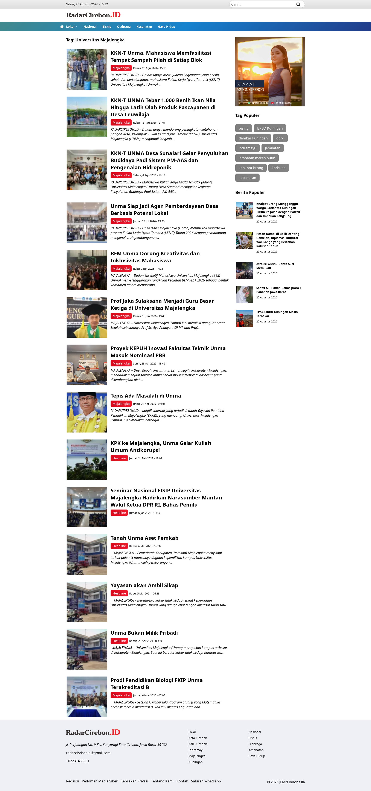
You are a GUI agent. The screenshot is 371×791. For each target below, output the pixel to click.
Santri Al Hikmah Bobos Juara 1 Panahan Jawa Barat (278, 290)
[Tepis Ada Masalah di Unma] (87, 412)
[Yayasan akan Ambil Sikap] (87, 602)
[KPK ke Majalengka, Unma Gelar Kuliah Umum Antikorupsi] (87, 459)
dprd (280, 138)
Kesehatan (144, 26)
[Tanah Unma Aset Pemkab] (87, 554)
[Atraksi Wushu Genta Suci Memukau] (244, 270)
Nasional (90, 26)
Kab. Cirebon (198, 744)
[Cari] (298, 4)
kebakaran (247, 177)
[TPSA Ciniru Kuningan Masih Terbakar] (244, 318)
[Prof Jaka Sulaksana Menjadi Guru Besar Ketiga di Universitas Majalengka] (87, 317)
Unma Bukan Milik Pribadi (144, 632)
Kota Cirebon (198, 738)
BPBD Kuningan (270, 128)
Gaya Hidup (166, 26)
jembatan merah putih (257, 158)
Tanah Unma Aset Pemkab (144, 537)
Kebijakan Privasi (134, 781)
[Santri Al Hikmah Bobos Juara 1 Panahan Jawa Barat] (244, 294)
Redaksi (72, 781)
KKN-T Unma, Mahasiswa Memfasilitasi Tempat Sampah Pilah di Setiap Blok (161, 56)
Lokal (70, 26)
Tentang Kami (162, 781)
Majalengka (121, 68)
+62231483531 (77, 761)
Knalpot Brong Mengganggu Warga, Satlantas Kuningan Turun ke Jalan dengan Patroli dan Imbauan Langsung (278, 210)
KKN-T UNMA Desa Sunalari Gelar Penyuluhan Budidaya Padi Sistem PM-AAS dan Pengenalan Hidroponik (169, 160)
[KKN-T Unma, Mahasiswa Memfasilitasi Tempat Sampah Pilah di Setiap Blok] (87, 69)
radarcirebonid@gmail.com (88, 752)
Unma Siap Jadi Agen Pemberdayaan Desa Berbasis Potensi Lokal (164, 209)
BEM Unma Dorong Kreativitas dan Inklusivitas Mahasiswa (155, 257)
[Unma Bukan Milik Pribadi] (87, 649)
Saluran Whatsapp (206, 781)
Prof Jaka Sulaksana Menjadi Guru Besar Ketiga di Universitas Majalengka (162, 304)
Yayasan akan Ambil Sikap (144, 585)
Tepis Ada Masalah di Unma (146, 395)
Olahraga (124, 26)
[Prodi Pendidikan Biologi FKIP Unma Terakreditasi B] (87, 696)
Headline (119, 458)
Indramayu (196, 750)
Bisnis (106, 26)
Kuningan (196, 762)
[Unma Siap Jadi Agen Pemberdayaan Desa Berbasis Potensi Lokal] (87, 222)
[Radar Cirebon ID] (93, 15)
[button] (72, 26)
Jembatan (272, 148)
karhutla (279, 167)
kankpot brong (251, 167)
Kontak (182, 781)
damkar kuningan (253, 138)
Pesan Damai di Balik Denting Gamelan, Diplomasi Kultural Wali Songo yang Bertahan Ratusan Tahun (278, 240)
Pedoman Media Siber (100, 781)
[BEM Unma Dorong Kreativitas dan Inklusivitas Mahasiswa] (87, 270)
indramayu (247, 148)
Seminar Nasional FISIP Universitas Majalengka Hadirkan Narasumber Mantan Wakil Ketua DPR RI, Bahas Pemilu (166, 497)
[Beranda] (62, 26)
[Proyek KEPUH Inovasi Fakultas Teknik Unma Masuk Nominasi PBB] (87, 365)
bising (244, 128)
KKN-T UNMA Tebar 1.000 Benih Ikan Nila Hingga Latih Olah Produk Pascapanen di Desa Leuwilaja (163, 107)
